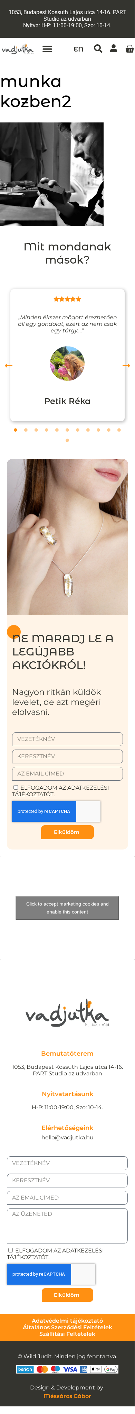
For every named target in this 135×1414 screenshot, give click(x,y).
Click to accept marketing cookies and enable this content (67, 908)
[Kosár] (129, 49)
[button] (47, 49)
